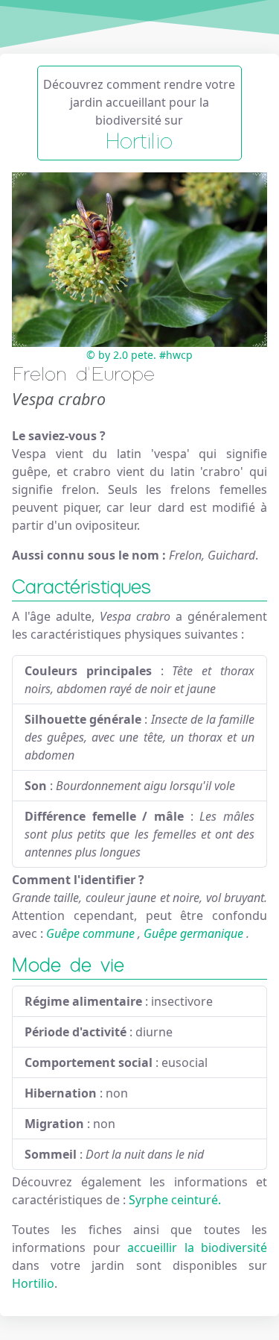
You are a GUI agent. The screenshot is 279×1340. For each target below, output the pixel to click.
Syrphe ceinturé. (175, 1200)
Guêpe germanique (193, 933)
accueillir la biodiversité (197, 1247)
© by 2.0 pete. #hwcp (139, 355)
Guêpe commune (90, 933)
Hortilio (33, 1283)
